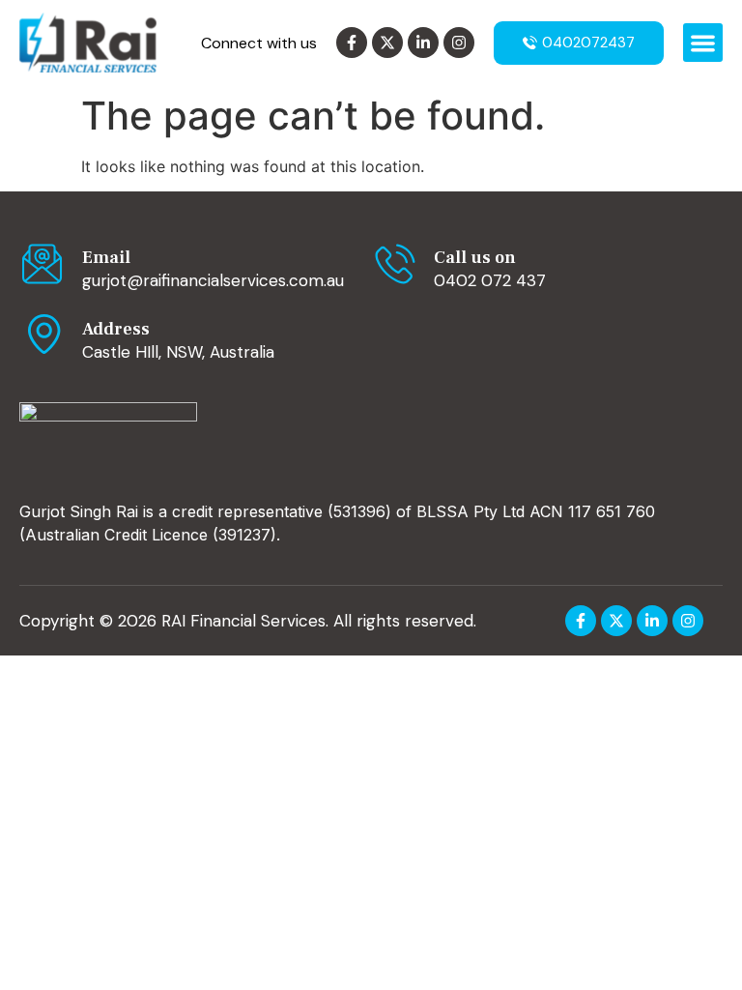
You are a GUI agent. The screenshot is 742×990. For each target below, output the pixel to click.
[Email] (43, 264)
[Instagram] (458, 42)
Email (106, 258)
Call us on (475, 258)
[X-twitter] (387, 42)
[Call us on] (395, 264)
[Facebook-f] (351, 42)
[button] (703, 43)
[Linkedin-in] (423, 42)
